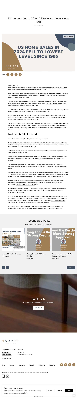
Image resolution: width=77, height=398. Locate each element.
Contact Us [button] (38, 307)
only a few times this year (58, 200)
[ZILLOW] (69, 364)
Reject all (50, 390)
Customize (59, 390)
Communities (22, 365)
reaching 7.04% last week (53, 103)
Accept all (68, 390)
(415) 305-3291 (6, 352)
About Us (32, 365)
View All (71, 267)
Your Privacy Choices (38, 396)
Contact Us (52, 365)
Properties (11, 365)
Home (3, 365)
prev (3, 267)
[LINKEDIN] (65, 364)
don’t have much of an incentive (25, 184)
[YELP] (73, 364)
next (7, 267)
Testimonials (42, 365)
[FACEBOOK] (61, 364)
